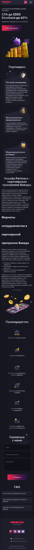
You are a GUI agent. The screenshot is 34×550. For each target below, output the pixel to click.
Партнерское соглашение (17, 546)
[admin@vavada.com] (11, 538)
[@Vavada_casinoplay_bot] (11, 541)
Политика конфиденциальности (17, 548)
